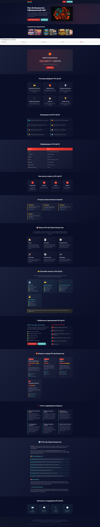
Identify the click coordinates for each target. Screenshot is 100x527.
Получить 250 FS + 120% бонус (34, 19)
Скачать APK (44, 19)
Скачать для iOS (41, 343)
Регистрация (70, 1)
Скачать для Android (32, 343)
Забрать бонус (50, 67)
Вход (64, 1)
